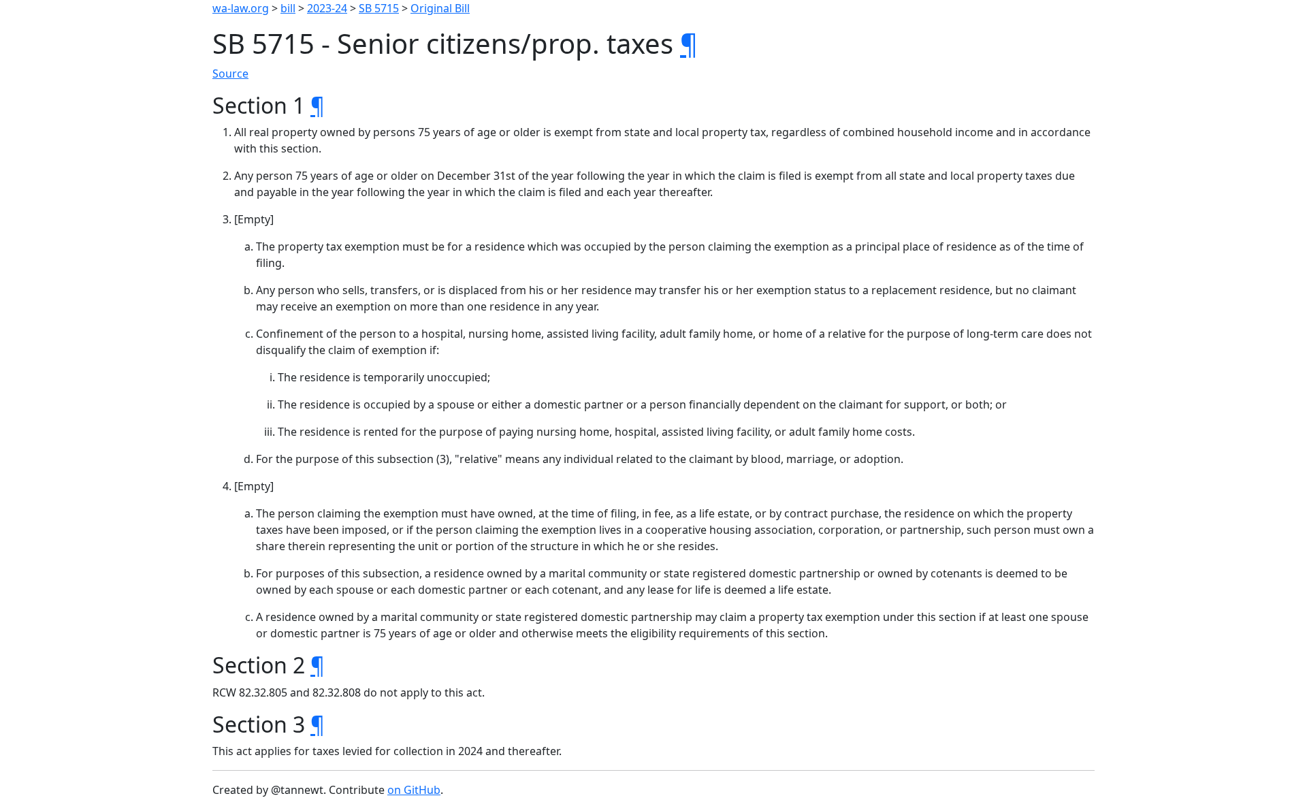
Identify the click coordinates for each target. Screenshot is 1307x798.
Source (230, 73)
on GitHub (413, 789)
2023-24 (327, 8)
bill (287, 8)
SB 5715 (379, 8)
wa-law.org (240, 8)
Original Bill (440, 8)
